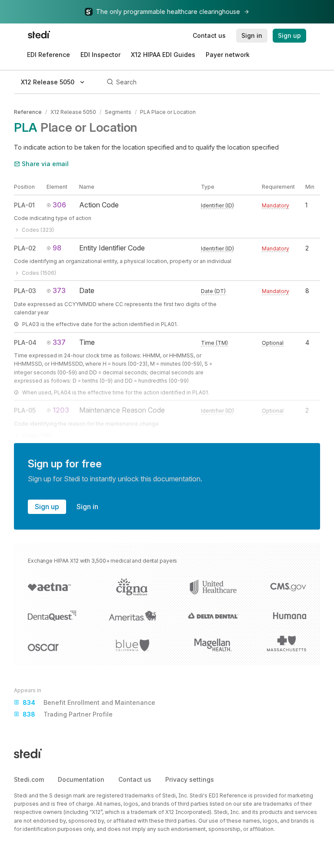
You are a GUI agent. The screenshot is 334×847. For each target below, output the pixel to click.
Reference (28, 112)
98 (57, 247)
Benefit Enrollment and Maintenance (89, 702)
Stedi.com (29, 779)
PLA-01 (24, 205)
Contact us (134, 779)
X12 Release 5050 (73, 112)
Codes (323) (38, 230)
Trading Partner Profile (68, 714)
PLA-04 (25, 342)
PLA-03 (25, 290)
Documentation (81, 779)
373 (59, 290)
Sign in (87, 506)
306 (59, 204)
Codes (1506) (39, 273)
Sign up (47, 506)
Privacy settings (189, 779)
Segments (118, 112)
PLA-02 (25, 248)
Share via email (45, 163)
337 (59, 342)
